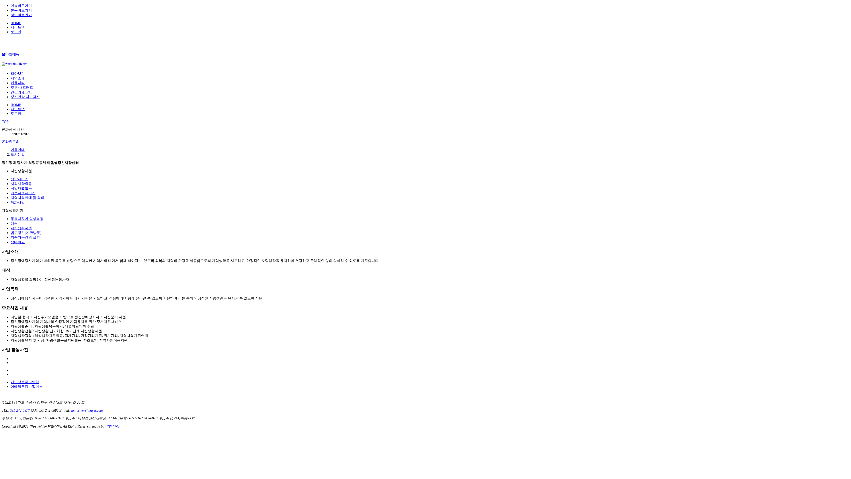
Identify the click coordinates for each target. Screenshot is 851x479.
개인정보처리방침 (25, 382)
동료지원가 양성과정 (27, 219)
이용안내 (18, 150)
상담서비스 (19, 179)
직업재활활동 (21, 188)
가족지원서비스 (23, 193)
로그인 (16, 32)
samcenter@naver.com (87, 410)
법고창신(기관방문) (26, 233)
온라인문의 (11, 141)
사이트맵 (18, 27)
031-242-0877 (20, 410)
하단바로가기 (21, 15)
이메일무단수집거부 (27, 387)
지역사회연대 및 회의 (27, 198)
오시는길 (18, 154)
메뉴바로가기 (21, 6)
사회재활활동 (21, 184)
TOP (5, 122)
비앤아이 (112, 426)
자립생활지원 (21, 228)
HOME (16, 23)
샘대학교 (18, 242)
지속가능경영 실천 (25, 237)
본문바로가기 (21, 10)
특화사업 (18, 202)
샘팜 (14, 223)
